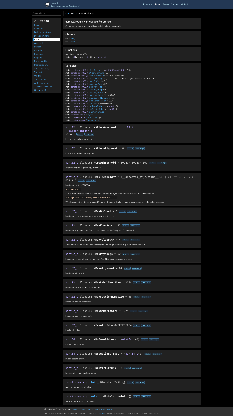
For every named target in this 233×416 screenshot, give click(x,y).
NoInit (96, 117)
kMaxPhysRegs (96, 89)
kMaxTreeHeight (96, 78)
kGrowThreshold (96, 75)
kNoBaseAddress (96, 106)
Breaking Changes (43, 35)
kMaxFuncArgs (95, 84)
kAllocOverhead (96, 70)
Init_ (73, 38)
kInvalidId (93, 103)
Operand (90, 120)
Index (36, 24)
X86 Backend (40, 79)
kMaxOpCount (95, 81)
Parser (165, 4)
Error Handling (41, 61)
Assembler (39, 43)
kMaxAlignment (96, 92)
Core (36, 39)
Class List (39, 28)
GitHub (184, 4)
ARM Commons (42, 83)
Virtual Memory (41, 68)
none (97, 120)
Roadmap (148, 4)
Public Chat (85, 409)
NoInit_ (74, 41)
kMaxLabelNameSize (98, 95)
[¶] (113, 21)
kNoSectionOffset (97, 109)
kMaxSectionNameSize (99, 98)
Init (91, 114)
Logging (38, 57)
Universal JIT (40, 90)
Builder (37, 46)
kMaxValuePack (96, 86)
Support (175, 4)
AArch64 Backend (43, 86)
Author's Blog (106, 409)
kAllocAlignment (96, 73)
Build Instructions (42, 32)
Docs (157, 4)
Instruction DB (41, 64)
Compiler (38, 50)
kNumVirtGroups (96, 112)
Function (38, 54)
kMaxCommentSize (97, 100)
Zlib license (100, 413)
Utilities (37, 75)
